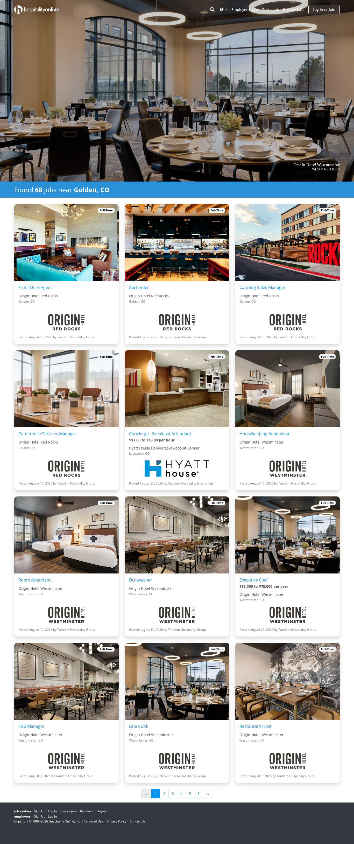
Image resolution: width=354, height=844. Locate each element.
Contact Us (137, 821)
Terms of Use (93, 821)
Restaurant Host (255, 726)
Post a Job (270, 9)
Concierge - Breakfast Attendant (160, 434)
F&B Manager (31, 726)
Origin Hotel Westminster (316, 165)
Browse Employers (93, 811)
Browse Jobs (293, 9)
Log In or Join (324, 9)
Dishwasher (140, 580)
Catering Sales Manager (262, 287)
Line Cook (138, 726)
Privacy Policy (116, 821)
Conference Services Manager (47, 434)
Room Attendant (34, 580)
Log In (52, 811)
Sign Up (39, 811)
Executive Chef (253, 580)
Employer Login (244, 9)
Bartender (139, 287)
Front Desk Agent (35, 287)
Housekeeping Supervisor (264, 434)
